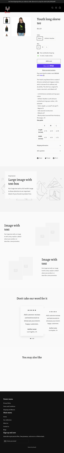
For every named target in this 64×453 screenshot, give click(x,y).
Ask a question (40, 151)
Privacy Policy (7, 403)
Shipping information (42, 145)
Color (38, 35)
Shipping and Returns (9, 409)
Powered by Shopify (32, 447)
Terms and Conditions (9, 406)
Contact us (6, 426)
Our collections (7, 420)
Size (38, 44)
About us (5, 423)
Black (39, 38)
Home (5, 416)
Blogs (4, 429)
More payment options (48, 70)
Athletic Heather (49, 38)
